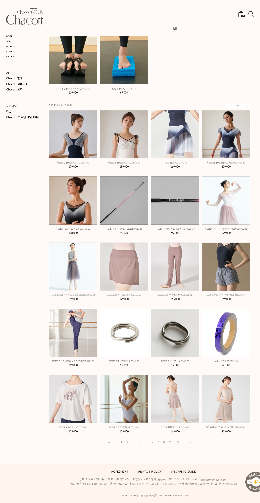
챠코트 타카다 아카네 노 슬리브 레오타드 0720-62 (72, 295)
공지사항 (11, 106)
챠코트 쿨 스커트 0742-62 (175, 162)
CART (9, 51)
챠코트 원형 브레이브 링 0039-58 (124, 361)
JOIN (9, 41)
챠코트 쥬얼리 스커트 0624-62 (175, 427)
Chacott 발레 (14, 78)
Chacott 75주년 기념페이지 (23, 117)
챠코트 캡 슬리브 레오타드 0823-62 (73, 162)
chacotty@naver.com (213, 480)
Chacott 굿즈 (14, 89)
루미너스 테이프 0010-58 (226, 361)
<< (109, 442)
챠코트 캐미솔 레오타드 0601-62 (124, 427)
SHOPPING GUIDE (183, 471)
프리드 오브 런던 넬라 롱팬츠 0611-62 (175, 295)
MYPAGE (11, 46)
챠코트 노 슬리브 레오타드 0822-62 (124, 162)
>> (190, 442)
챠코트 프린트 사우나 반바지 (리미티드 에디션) (226, 295)
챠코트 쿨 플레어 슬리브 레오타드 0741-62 (226, 162)
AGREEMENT (120, 471)
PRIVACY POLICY (150, 471)
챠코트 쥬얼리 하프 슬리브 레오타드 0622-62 (226, 427)
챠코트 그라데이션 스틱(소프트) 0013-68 (123, 229)
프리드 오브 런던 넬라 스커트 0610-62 (124, 295)
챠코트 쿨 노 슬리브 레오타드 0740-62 (73, 229)
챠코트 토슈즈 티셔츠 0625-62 (73, 427)
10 (177, 442)
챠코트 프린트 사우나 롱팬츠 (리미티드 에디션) (73, 361)
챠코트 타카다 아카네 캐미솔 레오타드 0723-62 (226, 229)
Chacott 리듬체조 (17, 84)
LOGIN (10, 36)
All (7, 72)
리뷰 (8, 111)
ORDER (10, 56)
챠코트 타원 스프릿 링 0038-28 (175, 361)
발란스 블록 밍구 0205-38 (124, 88)
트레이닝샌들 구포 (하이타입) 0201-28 (72, 88)
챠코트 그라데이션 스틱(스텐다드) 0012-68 (175, 229)
